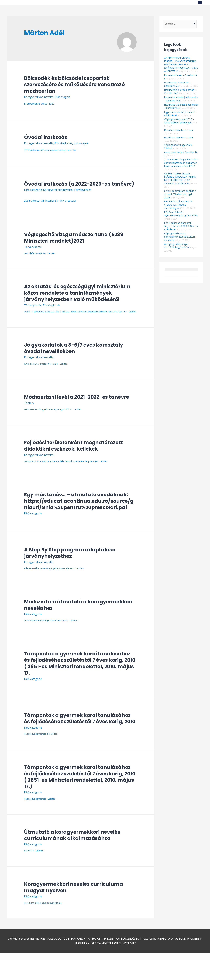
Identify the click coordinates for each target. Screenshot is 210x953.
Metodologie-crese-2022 (39, 103)
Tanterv (29, 403)
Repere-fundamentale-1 (36, 733)
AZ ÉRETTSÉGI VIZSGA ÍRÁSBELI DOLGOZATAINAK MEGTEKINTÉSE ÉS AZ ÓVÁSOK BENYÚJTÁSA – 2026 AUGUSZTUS (181, 64)
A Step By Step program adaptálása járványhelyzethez (70, 553)
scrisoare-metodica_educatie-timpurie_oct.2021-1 (48, 409)
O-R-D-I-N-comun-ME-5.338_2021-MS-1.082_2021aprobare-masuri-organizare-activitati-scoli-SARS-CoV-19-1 (75, 311)
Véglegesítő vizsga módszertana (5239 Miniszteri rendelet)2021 (73, 237)
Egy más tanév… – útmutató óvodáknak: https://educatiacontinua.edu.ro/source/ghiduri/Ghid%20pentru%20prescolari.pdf (79, 501)
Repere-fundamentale (35, 798)
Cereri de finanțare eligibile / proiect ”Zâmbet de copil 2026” (180, 194)
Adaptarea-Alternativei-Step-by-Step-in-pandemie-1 (49, 568)
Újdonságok (62, 97)
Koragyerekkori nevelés (38, 97)
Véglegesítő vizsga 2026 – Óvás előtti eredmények (179, 121)
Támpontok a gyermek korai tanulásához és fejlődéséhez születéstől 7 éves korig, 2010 (79, 718)
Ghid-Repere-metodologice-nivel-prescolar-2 (46, 620)
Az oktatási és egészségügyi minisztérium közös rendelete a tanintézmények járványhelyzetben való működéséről (77, 293)
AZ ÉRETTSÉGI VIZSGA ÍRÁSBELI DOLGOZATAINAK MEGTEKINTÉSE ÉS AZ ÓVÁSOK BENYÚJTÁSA (180, 178)
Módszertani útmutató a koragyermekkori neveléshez (78, 605)
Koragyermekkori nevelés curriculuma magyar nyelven (73, 887)
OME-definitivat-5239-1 (35, 253)
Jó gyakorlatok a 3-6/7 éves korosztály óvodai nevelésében (73, 348)
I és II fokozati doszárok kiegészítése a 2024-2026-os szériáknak (181, 226)
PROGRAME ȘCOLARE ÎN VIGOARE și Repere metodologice (178, 205)
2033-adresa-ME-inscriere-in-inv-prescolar (50, 150)
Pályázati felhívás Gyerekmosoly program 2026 (181, 213)
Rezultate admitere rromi (178, 130)
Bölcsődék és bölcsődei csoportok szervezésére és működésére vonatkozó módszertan (74, 84)
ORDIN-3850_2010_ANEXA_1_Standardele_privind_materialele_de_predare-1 (61, 461)
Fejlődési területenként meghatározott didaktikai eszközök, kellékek (73, 445)
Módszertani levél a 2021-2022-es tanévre (76, 396)
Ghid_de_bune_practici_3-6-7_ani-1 (41, 363)
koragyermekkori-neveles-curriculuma (43, 902)
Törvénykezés (63, 143)
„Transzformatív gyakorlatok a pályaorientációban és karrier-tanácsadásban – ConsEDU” (181, 163)
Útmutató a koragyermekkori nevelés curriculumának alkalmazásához (72, 835)
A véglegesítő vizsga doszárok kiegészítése (177, 245)
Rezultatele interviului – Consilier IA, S (177, 84)
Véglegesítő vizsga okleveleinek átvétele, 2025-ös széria (180, 237)
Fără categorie (33, 190)
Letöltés (51, 253)
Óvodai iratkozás (45, 137)
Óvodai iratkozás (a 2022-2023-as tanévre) (79, 183)
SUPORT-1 (29, 850)
